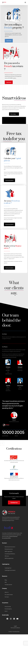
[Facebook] (7, 618)
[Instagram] (10, 618)
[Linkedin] (14, 618)
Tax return (4, 543)
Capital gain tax (5, 564)
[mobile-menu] (25, 2)
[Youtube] (17, 618)
